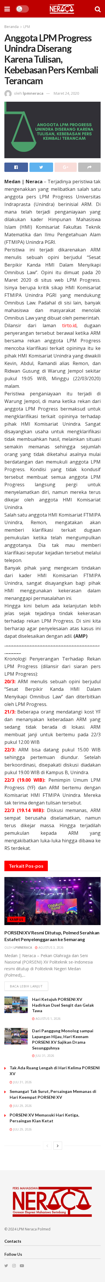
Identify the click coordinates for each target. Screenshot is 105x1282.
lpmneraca (33, 93)
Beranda (11, 26)
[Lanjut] (57, 1146)
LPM (26, 26)
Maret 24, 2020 (66, 93)
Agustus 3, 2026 (51, 947)
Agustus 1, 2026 (48, 1019)
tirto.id (69, 325)
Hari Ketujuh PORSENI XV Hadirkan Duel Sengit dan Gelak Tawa (63, 1005)
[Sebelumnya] (47, 1146)
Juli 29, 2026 (22, 1106)
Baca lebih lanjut (26, 986)
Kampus (16, 920)
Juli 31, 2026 (44, 1056)
